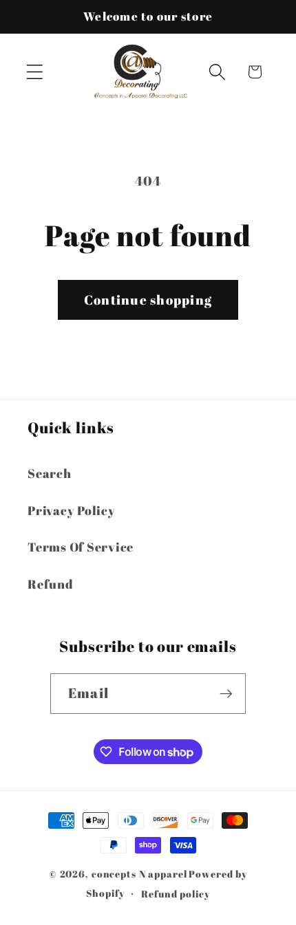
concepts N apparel (139, 873)
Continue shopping (148, 299)
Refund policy (175, 893)
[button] (35, 72)
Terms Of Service (81, 546)
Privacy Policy (72, 510)
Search (50, 473)
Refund (51, 584)
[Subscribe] (226, 693)
